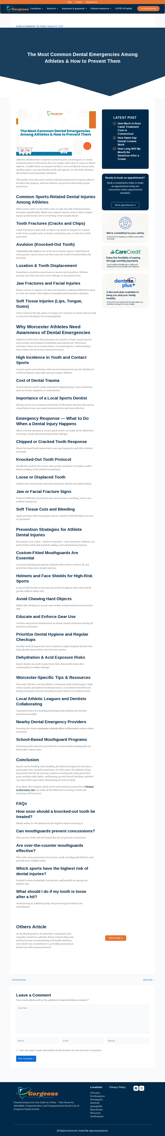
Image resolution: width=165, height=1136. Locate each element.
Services (51, 8)
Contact (78, 2)
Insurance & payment (73, 8)
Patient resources (100, 8)
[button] (36, 8)
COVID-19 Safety (123, 8)
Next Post (149, 980)
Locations (35, 8)
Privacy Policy (117, 1087)
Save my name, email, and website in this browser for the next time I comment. (60, 1050)
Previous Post (18, 980)
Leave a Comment (25, 26)
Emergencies (91, 2)
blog (70, 2)
